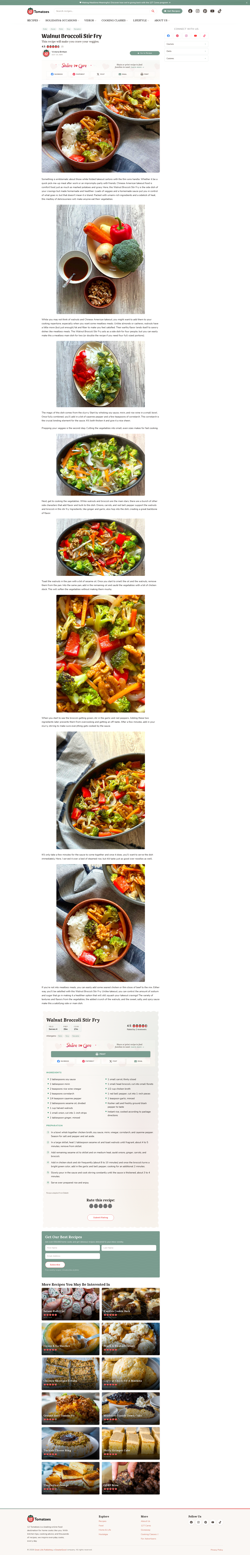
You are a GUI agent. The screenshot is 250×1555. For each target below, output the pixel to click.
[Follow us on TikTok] (219, 11)
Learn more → (137, 67)
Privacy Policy (217, 1550)
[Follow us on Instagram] (197, 11)
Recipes (102, 1521)
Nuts (61, 29)
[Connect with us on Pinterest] (177, 36)
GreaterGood (60, 1549)
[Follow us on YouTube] (212, 11)
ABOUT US (160, 20)
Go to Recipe (146, 53)
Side (45, 29)
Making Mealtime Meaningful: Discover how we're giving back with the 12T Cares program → (126, 2)
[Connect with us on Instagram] (186, 36)
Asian (53, 29)
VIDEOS (89, 20)
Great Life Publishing (44, 1549)
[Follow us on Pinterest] (205, 11)
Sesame (77, 29)
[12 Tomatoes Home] (39, 1518)
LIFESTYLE (140, 20)
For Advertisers (148, 1538)
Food (101, 1525)
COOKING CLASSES (114, 20)
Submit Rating (100, 1217)
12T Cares (146, 1525)
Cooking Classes (149, 1534)
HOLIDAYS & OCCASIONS (61, 20)
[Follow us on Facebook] (190, 11)
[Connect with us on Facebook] (168, 36)
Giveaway (145, 1529)
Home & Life (105, 1529)
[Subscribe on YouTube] (195, 36)
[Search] (153, 11)
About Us (145, 1521)
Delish (65, 1193)
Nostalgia (103, 1534)
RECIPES (32, 20)
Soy (68, 29)
